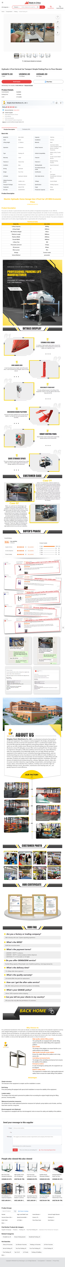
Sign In (4, 122)
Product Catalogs (24, 1211)
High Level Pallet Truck (22, 1214)
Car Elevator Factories (21, 1244)
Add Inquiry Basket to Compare (32, 61)
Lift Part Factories (48, 1244)
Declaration (48, 1260)
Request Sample (28, 85)
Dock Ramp (51, 1220)
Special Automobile (21, 1217)
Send (15, 1150)
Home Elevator (36, 1214)
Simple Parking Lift (23, 11)
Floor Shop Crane (36, 1220)
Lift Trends (25, 1252)
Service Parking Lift (7, 1248)
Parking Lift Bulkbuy (36, 1252)
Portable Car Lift (7, 1237)
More (3, 1255)
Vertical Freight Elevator (54, 1214)
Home (3, 11)
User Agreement (41, 1260)
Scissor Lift (35, 1217)
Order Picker (5, 1220)
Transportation (9, 11)
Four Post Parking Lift (35, 1248)
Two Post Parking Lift (21, 1248)
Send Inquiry (16, 81)
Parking (15, 11)
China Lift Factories (7, 1244)
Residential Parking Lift (34, 1237)
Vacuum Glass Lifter (7, 1217)
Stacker (3, 1214)
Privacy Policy (56, 1260)
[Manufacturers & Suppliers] (33, 2)
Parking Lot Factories (35, 1244)
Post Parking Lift (7, 1252)
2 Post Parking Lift (48, 1248)
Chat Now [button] (49, 81)
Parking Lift (51, 1217)
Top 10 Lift (17, 1252)
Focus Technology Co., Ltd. (22, 1260)
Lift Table (19, 1220)
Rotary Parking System (20, 1237)
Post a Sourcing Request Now (47, 1150)
